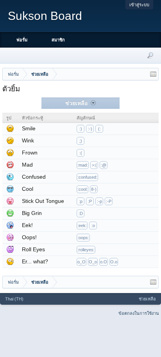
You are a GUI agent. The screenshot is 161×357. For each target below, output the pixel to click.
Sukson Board (45, 15)
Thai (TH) (14, 299)
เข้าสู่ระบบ (139, 4)
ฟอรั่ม (21, 39)
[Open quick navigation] (153, 74)
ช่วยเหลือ (147, 299)
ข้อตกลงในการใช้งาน (138, 313)
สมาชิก (58, 39)
